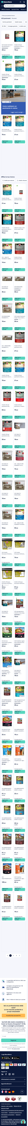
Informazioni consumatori (7, 1114)
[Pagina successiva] (19, 955)
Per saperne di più (16, 1048)
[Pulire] (24, 6)
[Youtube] (13, 1074)
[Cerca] (5, 6)
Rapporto (18, 1114)
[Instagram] (9, 1074)
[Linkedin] (2, 1074)
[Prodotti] (2, 6)
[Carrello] (24, 2)
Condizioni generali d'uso (15, 1112)
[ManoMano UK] (6, 1092)
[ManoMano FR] (2, 1092)
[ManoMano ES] (13, 1092)
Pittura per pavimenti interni (8, 15)
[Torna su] (22, 1092)
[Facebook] (6, 1074)
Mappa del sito (17, 1106)
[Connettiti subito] (20, 2)
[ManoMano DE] (9, 1092)
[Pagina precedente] (7, 955)
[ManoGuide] (23, 1122)
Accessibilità (4, 1116)
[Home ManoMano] (9, 2)
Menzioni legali (5, 1108)
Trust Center (4, 1112)
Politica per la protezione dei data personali (12, 1110)
